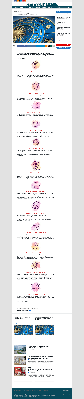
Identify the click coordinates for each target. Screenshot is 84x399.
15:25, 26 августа (60, 35)
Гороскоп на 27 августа (61, 22)
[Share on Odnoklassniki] (46, 46)
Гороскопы (21, 11)
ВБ (28, 349)
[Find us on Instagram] (22, 1)
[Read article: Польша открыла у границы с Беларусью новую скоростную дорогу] (20, 349)
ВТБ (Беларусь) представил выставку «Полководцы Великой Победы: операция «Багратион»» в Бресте (40, 369)
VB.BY (17, 7)
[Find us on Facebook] (15, 1)
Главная (14, 11)
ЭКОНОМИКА (37, 7)
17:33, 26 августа (60, 20)
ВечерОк (17, 11)
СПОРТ (49, 7)
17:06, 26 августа (60, 23)
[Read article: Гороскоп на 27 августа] (23, 330)
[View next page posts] (34, 338)
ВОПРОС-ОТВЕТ (39, 390)
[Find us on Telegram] (21, 1)
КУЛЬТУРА (44, 7)
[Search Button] (69, 7)
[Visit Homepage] (42, 4)
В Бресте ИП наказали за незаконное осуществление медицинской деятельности (63, 18)
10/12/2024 (19, 48)
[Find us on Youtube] (24, 1)
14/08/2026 (33, 359)
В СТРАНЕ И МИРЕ (23, 7)
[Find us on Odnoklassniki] (18, 1)
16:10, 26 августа (60, 29)
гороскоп (20, 308)
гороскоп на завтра (26, 308)
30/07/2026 (33, 372)
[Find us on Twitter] (19, 1)
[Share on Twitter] (49, 46)
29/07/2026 (33, 349)
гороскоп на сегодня (34, 308)
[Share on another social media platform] (53, 46)
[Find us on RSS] (25, 1)
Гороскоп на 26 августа (39, 335)
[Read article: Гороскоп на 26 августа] (44, 330)
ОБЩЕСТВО (31, 7)
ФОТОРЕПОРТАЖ (45, 390)
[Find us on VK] (16, 1)
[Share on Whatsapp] (51, 46)
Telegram (30, 310)
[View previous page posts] (33, 338)
